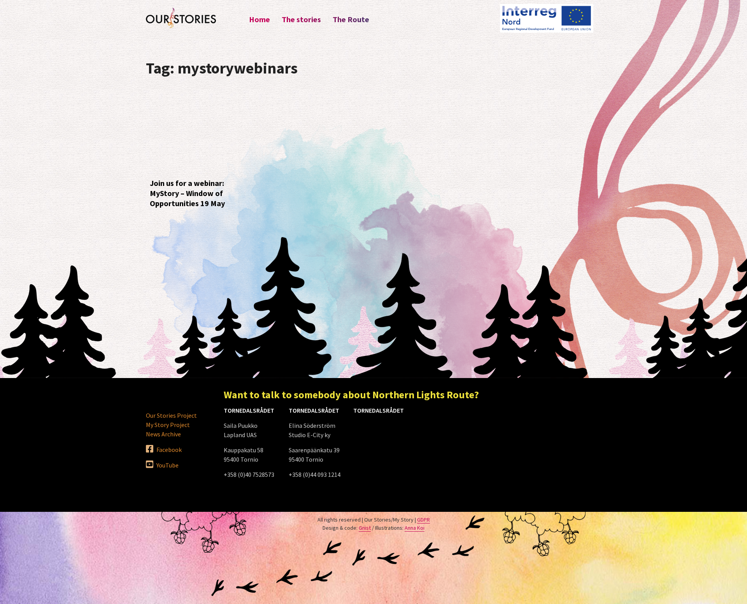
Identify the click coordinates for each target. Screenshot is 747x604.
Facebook (168, 449)
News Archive (163, 434)
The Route (351, 19)
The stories (301, 19)
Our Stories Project (171, 415)
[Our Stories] (181, 18)
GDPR (423, 519)
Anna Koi (414, 527)
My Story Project (168, 425)
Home (259, 19)
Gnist (365, 527)
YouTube (167, 465)
